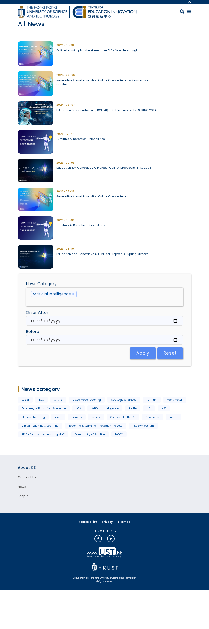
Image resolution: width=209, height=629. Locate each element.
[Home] (104, 11)
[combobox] (104, 297)
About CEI (27, 467)
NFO (163, 408)
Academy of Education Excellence (44, 408)
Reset (170, 353)
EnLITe (133, 408)
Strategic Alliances (123, 400)
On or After (37, 312)
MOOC (119, 434)
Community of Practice (90, 434)
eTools (96, 417)
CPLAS (58, 400)
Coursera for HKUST (122, 417)
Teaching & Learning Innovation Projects (95, 426)
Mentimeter (174, 400)
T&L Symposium (143, 426)
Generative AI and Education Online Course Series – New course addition (102, 82)
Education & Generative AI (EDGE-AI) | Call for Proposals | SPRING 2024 (106, 110)
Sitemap (124, 522)
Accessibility (88, 522)
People (23, 496)
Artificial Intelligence (105, 408)
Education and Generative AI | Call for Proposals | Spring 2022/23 (103, 254)
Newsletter (153, 417)
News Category (41, 284)
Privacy (107, 522)
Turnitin (152, 400)
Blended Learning (33, 417)
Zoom (173, 417)
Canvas (77, 417)
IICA (78, 408)
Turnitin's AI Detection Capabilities (80, 139)
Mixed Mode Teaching (86, 400)
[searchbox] (104, 300)
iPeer (58, 417)
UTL (149, 408)
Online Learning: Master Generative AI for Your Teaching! (96, 50)
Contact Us (27, 477)
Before (32, 331)
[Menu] (189, 11)
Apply (142, 353)
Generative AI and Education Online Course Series (92, 196)
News (22, 487)
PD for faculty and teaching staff (43, 434)
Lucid (25, 400)
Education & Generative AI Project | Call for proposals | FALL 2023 (103, 168)
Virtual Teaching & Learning (40, 426)
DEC (41, 400)
